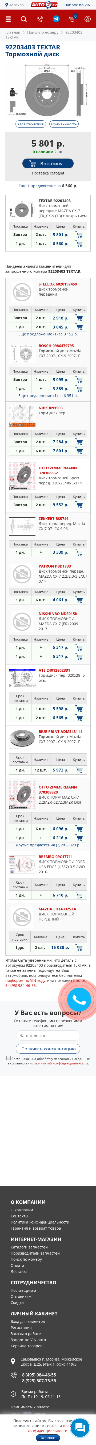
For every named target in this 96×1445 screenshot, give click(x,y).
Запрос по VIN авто (28, 1339)
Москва (17, 4)
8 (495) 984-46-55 (39, 1375)
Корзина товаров (26, 1345)
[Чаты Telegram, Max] (80, 1427)
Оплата (17, 1265)
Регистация (21, 1327)
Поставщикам (23, 1290)
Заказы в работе (26, 1333)
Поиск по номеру (26, 1259)
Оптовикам (21, 1296)
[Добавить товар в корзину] (79, 234)
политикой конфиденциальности (61, 1063)
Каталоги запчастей (29, 1247)
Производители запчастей (35, 1253)
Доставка (19, 1271)
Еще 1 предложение (48, 185)
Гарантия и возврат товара (36, 1228)
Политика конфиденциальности (40, 1222)
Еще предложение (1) (48, 333)
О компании (22, 1209)
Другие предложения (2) (48, 844)
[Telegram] (56, 20)
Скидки (17, 1302)
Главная (12, 32)
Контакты (19, 1215)
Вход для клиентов (28, 1321)
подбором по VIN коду (25, 980)
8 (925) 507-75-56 (39, 1381)
